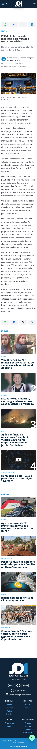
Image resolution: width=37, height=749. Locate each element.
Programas (9, 723)
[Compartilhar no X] (23, 24)
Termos (28, 723)
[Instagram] (13, 685)
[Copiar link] (32, 24)
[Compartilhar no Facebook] (14, 24)
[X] (16, 685)
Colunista (27, 705)
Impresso (27, 708)
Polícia (9, 711)
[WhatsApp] (27, 685)
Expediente (27, 732)
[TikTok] (24, 685)
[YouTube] (20, 685)
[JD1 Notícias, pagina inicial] (18, 4)
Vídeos (9, 726)
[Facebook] (9, 685)
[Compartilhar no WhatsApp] (5, 24)
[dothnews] (22, 746)
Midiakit (28, 726)
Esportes (9, 708)
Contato (28, 729)
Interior (9, 714)
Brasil (9, 705)
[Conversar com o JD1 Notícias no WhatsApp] (32, 738)
